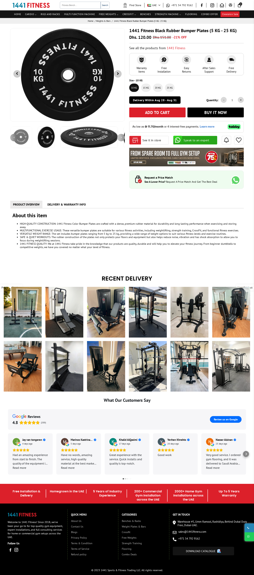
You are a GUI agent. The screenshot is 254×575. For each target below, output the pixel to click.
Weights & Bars (103, 20)
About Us (76, 521)
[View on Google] (16, 441)
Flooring (126, 548)
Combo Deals (129, 554)
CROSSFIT (128, 14)
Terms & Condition (81, 543)
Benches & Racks (131, 521)
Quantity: (212, 100)
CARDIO (29, 14)
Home (90, 20)
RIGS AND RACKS (50, 14)
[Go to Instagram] (212, 6)
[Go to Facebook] (202, 5)
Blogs (74, 532)
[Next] (121, 137)
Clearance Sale (230, 14)
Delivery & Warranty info (66, 204)
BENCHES (145, 14)
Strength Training (132, 543)
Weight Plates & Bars (134, 526)
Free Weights (129, 537)
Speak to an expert (196, 140)
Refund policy (78, 554)
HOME (17, 14)
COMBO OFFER (209, 14)
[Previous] (14, 137)
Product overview (26, 204)
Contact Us (77, 526)
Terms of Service (80, 548)
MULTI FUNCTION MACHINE (79, 14)
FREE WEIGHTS (107, 14)
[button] (8, 454)
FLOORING (191, 14)
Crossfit (126, 532)
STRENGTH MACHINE (167, 14)
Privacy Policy (79, 537)
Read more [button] (19, 468)
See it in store (151, 140)
